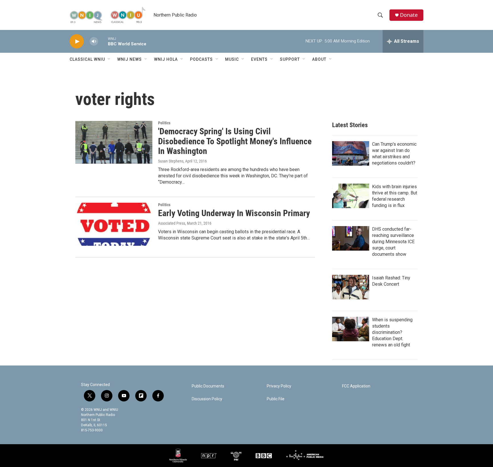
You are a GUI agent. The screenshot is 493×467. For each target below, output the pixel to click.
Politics (164, 123)
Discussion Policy (207, 399)
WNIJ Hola (166, 59)
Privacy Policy (279, 386)
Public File (275, 399)
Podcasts (201, 59)
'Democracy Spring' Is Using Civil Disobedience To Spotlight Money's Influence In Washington (235, 141)
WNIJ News (129, 59)
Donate (409, 15)
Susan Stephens (170, 161)
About (319, 59)
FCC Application (356, 386)
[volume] (94, 41)
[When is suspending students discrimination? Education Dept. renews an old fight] (350, 329)
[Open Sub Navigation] (109, 59)
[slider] (103, 41)
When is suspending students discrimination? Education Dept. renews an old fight (392, 332)
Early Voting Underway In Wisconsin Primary (234, 213)
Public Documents (208, 386)
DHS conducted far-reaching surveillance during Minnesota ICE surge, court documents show (393, 241)
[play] (76, 41)
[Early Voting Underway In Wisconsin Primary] (113, 224)
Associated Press (171, 223)
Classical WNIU (87, 59)
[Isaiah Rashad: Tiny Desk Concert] (350, 287)
